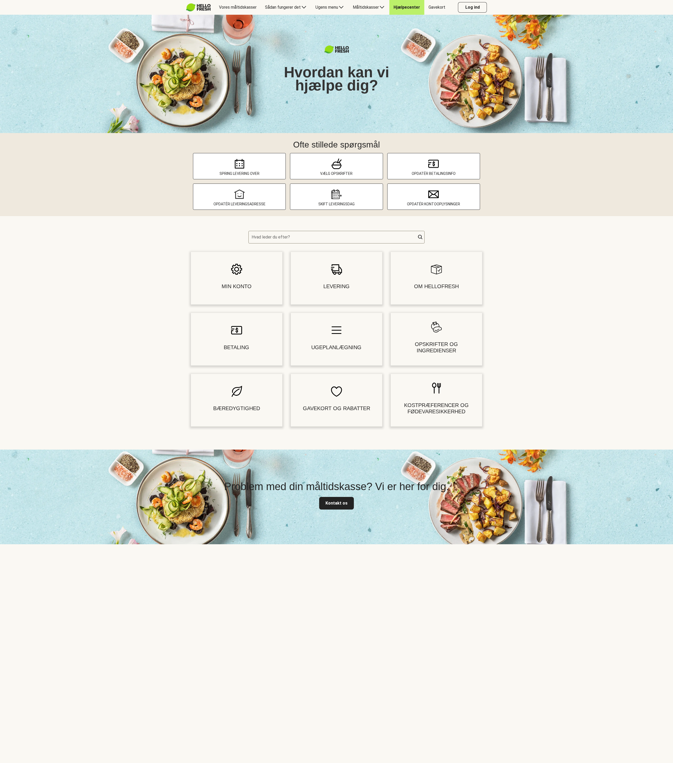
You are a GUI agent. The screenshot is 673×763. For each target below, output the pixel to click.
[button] (420, 237)
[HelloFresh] (198, 7)
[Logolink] (336, 52)
